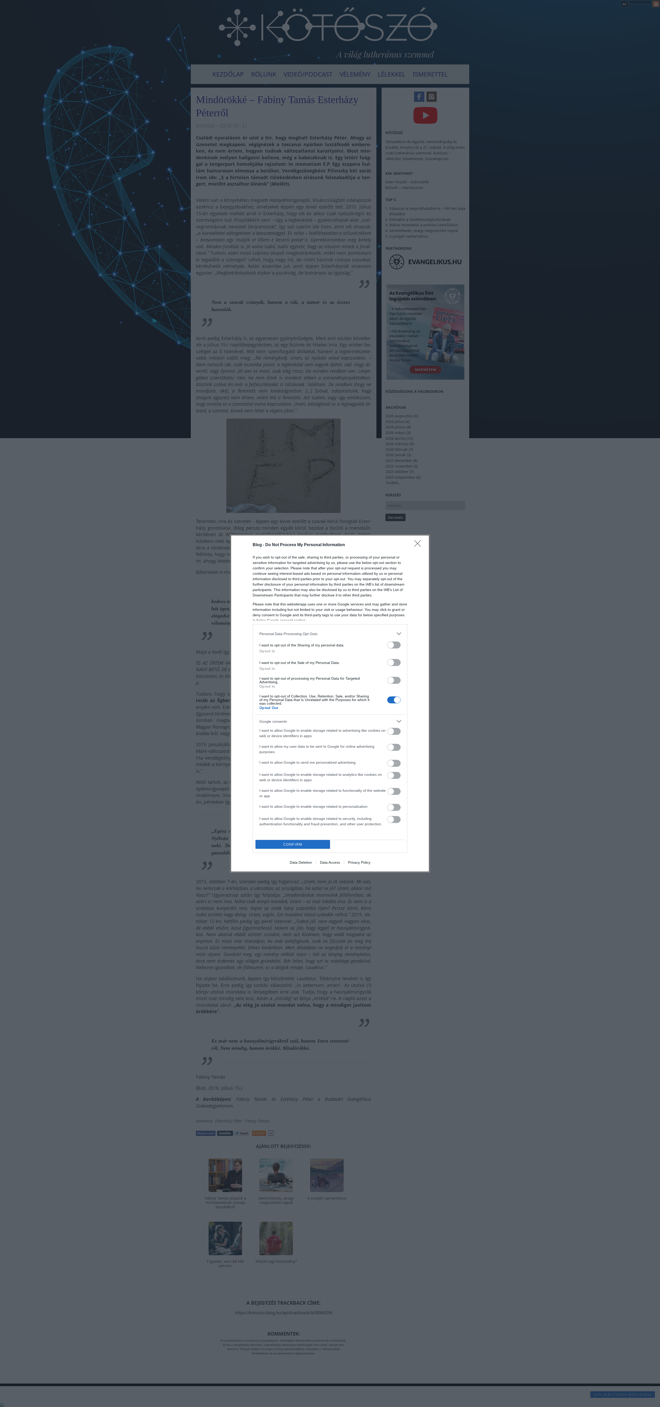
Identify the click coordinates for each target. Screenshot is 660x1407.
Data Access (330, 862)
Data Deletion (301, 862)
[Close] (419, 545)
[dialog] (330, 703)
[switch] (394, 645)
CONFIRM (292, 844)
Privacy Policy (359, 862)
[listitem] (330, 633)
